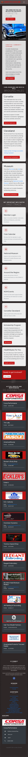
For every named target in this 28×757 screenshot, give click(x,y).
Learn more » (10, 81)
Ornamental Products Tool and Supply (14, 715)
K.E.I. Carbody (14, 705)
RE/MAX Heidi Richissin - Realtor (14, 711)
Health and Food (9, 365)
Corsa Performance (14, 690)
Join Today (7, 379)
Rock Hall (11, 171)
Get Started (8, 345)
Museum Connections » (11, 197)
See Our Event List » (10, 125)
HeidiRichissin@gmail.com (13, 589)
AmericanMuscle (14, 701)
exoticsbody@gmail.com (13, 466)
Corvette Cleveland (12, 2)
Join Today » (10, 19)
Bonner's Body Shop (14, 702)
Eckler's (14, 704)
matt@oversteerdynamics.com (14, 527)
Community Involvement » (12, 159)
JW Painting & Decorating (14, 712)
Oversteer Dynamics (14, 706)
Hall (19, 171)
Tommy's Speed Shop (14, 708)
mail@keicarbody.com (12, 507)
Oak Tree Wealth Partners (14, 713)
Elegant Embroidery (14, 709)
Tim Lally (14, 691)
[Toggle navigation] (24, 2)
